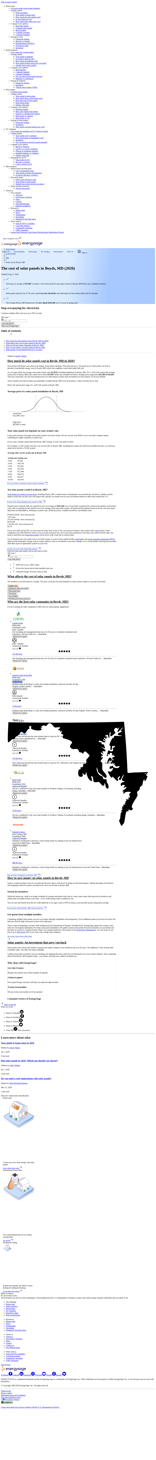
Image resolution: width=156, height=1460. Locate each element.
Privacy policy (6, 1393)
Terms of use (6, 1391)
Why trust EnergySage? (10, 326)
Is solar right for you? (24, 19)
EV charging (45, 252)
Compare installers (23, 35)
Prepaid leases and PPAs (25, 43)
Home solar (6, 252)
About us (70, 252)
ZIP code (5, 317)
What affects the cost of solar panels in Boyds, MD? (26, 343)
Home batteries (19, 252)
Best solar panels (22, 26)
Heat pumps (33, 252)
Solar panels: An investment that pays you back (24, 350)
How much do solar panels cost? (28, 17)
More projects (58, 252)
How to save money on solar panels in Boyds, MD (25, 347)
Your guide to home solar (25, 15)
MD (7, 258)
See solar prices (7, 323)
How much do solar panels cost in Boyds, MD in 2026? (27, 341)
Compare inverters (23, 32)
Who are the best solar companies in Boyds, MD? (25, 345)
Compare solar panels (24, 28)
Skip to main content (9, 2)
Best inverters (21, 30)
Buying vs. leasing (23, 41)
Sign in (84, 253)
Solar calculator (22, 13)
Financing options (22, 39)
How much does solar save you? (28, 21)
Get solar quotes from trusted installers (25, 8)
